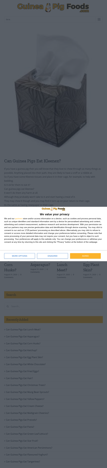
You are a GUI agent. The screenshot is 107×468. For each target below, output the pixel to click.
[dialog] (53, 234)
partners (18, 218)
